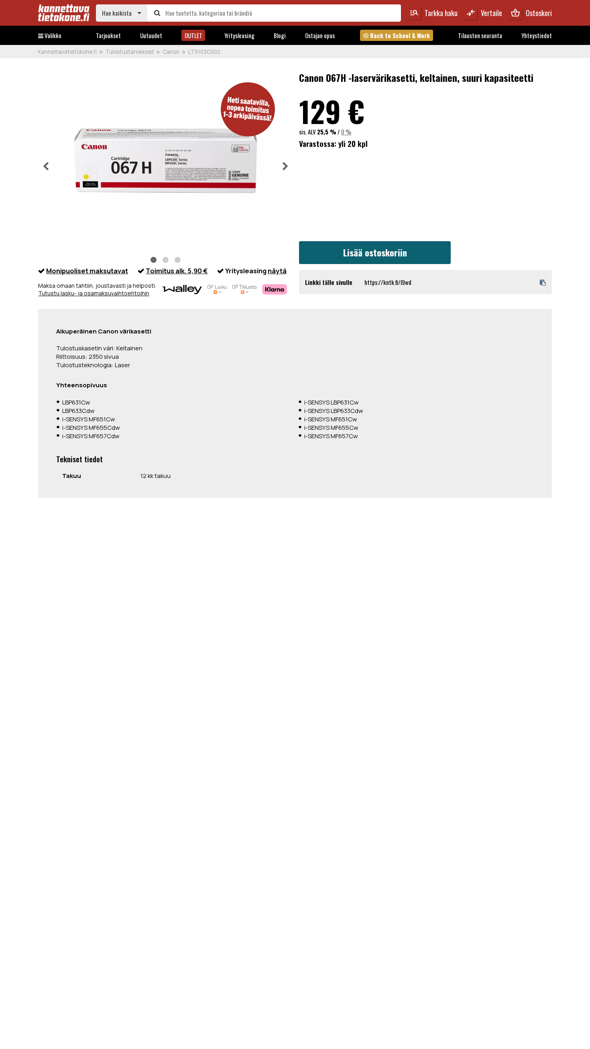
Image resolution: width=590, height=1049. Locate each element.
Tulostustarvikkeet (130, 51)
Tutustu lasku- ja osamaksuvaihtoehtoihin (93, 293)
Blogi (280, 35)
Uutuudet (151, 35)
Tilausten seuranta (480, 35)
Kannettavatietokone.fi (67, 51)
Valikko (52, 35)
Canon (171, 51)
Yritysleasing (239, 35)
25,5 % (326, 131)
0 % (346, 131)
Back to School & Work (396, 35)
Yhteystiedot (536, 35)
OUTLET (193, 35)
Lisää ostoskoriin (375, 252)
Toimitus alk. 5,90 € (177, 270)
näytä (277, 270)
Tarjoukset (108, 35)
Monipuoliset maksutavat (87, 270)
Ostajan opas (320, 35)
